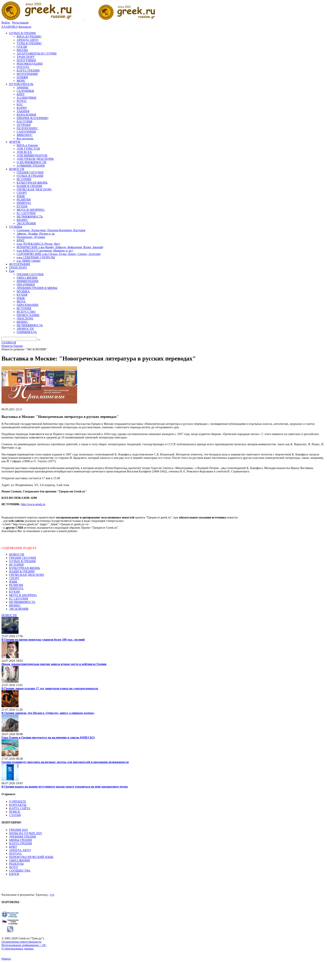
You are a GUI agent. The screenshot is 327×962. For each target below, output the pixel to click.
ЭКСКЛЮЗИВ (18, 608)
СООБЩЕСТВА (19, 870)
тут (52, 894)
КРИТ (13, 846)
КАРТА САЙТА (19, 808)
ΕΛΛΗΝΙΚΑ (10, 26)
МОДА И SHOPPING (23, 595)
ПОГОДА (15, 853)
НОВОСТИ (16, 554)
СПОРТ (14, 578)
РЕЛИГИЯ (16, 585)
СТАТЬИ (15, 815)
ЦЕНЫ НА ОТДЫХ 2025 (25, 833)
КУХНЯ (14, 591)
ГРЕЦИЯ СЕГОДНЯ (22, 557)
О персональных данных (18, 948)
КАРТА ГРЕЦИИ (20, 843)
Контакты (25, 26)
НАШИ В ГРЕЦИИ (22, 571)
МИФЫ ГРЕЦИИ (20, 840)
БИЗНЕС (15, 605)
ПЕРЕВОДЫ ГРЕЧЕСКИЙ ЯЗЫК (31, 857)
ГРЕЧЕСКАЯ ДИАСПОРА (26, 574)
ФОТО (13, 867)
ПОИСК (14, 811)
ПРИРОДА (16, 588)
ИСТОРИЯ (16, 564)
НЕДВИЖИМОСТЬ (22, 602)
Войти (6, 22)
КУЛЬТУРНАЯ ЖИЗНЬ (24, 568)
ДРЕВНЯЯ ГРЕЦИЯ (22, 836)
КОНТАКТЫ (17, 804)
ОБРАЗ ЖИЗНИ (19, 860)
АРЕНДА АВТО (20, 850)
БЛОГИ (14, 874)
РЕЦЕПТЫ (16, 863)
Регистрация (20, 22)
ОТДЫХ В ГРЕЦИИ (22, 561)
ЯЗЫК (13, 581)
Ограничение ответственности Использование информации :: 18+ (24, 943)
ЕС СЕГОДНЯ (18, 598)
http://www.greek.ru (33, 504)
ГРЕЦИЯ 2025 (18, 829)
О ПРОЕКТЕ (17, 801)
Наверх (6, 958)
